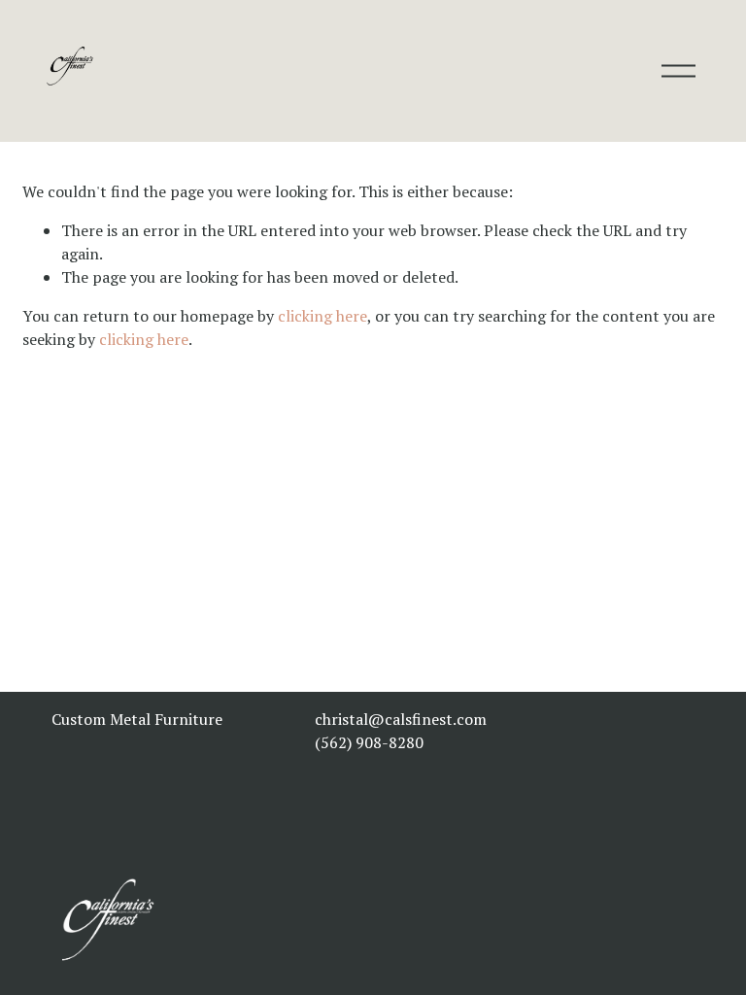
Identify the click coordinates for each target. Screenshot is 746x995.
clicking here (322, 315)
